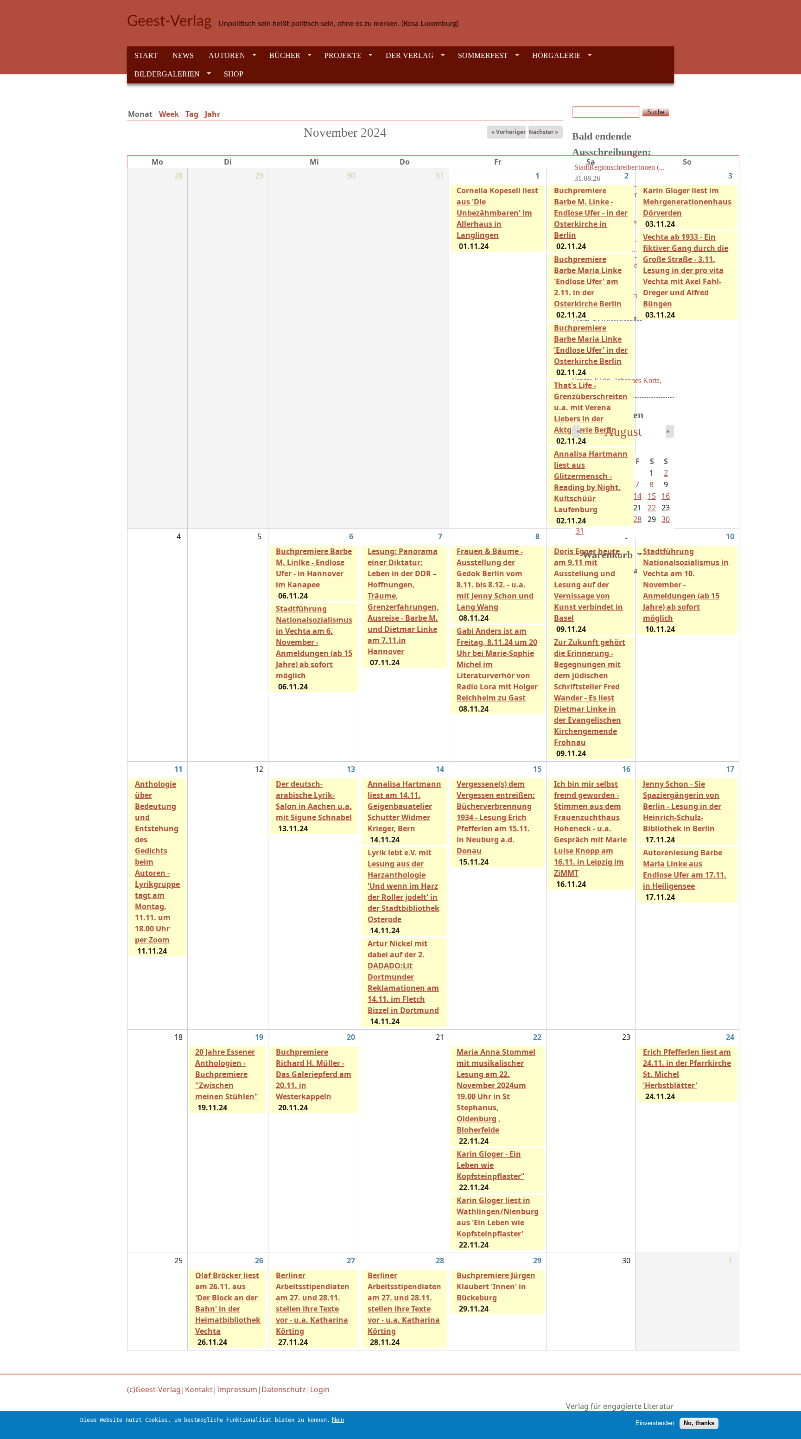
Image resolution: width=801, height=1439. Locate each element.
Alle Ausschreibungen (636, 295)
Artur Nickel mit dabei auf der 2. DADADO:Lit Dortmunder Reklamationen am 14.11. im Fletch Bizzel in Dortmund (403, 976)
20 (351, 1037)
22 (537, 1037)
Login (320, 1389)
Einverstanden (655, 1423)
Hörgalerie (553, 55)
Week (169, 114)
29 (537, 1260)
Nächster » (543, 132)
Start (146, 55)
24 (730, 1037)
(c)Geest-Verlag (154, 1389)
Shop (233, 74)
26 (259, 1260)
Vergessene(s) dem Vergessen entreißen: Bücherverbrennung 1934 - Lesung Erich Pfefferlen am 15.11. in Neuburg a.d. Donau (496, 817)
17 (730, 769)
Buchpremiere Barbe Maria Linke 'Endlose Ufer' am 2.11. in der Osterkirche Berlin (588, 281)
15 (537, 769)
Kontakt (199, 1389)
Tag (191, 114)
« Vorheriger (508, 132)
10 (730, 536)
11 (178, 769)
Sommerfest (479, 55)
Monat (142, 114)
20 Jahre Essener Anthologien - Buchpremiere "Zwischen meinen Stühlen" (226, 1074)
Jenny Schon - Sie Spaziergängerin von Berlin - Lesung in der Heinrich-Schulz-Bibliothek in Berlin (682, 806)
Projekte (339, 55)
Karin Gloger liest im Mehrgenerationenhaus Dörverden (687, 201)
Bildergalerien (163, 74)
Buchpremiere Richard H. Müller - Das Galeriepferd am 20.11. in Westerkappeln (313, 1074)
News (183, 55)
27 (351, 1260)
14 (440, 769)
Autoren (223, 55)
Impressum (237, 1389)
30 (665, 519)
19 (259, 1037)
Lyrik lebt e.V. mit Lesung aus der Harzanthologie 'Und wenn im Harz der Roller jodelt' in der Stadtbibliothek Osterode (403, 885)
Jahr (212, 114)
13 (351, 769)
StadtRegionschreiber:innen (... (619, 167)
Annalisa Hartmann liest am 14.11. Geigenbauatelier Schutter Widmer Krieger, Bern (404, 806)
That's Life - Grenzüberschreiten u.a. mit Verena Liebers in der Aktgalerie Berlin (591, 407)
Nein (338, 1419)
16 (626, 769)
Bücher (281, 55)
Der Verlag (406, 55)
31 (580, 531)
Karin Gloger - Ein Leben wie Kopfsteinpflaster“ (490, 1165)
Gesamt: (635, 571)
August (623, 432)
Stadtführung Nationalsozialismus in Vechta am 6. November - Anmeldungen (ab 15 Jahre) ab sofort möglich (314, 642)
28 (440, 1260)
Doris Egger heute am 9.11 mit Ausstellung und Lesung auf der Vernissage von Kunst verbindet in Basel (588, 584)
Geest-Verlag (169, 21)
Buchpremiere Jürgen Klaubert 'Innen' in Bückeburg (496, 1286)
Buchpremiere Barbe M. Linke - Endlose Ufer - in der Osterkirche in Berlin (591, 212)
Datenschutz (283, 1389)
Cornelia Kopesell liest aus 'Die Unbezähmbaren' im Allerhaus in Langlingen (497, 212)
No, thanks (699, 1423)
